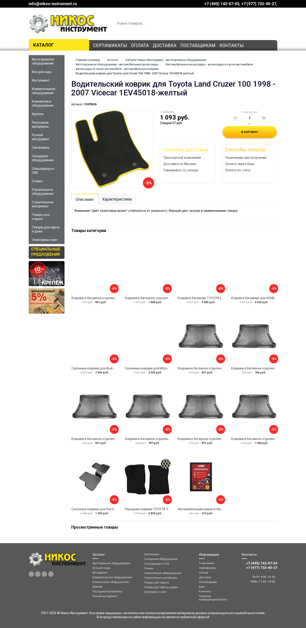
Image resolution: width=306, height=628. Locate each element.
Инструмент (41, 80)
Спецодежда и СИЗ (43, 170)
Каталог (43, 45)
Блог (202, 586)
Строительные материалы (43, 204)
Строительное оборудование (43, 191)
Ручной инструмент (41, 137)
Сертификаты (110, 45)
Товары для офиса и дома (46, 229)
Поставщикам (197, 45)
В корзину (249, 132)
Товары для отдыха (41, 217)
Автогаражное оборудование (43, 61)
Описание (84, 199)
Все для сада (42, 72)
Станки (37, 181)
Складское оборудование (43, 158)
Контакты (232, 45)
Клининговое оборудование (43, 103)
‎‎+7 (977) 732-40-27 (258, 3)
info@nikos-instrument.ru (53, 3)
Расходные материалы (40, 124)
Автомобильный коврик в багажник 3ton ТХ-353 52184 (218, 509)
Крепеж (38, 114)
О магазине (206, 563)
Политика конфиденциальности (213, 598)
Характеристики (117, 199)
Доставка (164, 45)
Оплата (140, 45)
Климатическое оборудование (43, 91)
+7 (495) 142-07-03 (221, 3)
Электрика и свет (45, 240)
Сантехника (40, 147)
